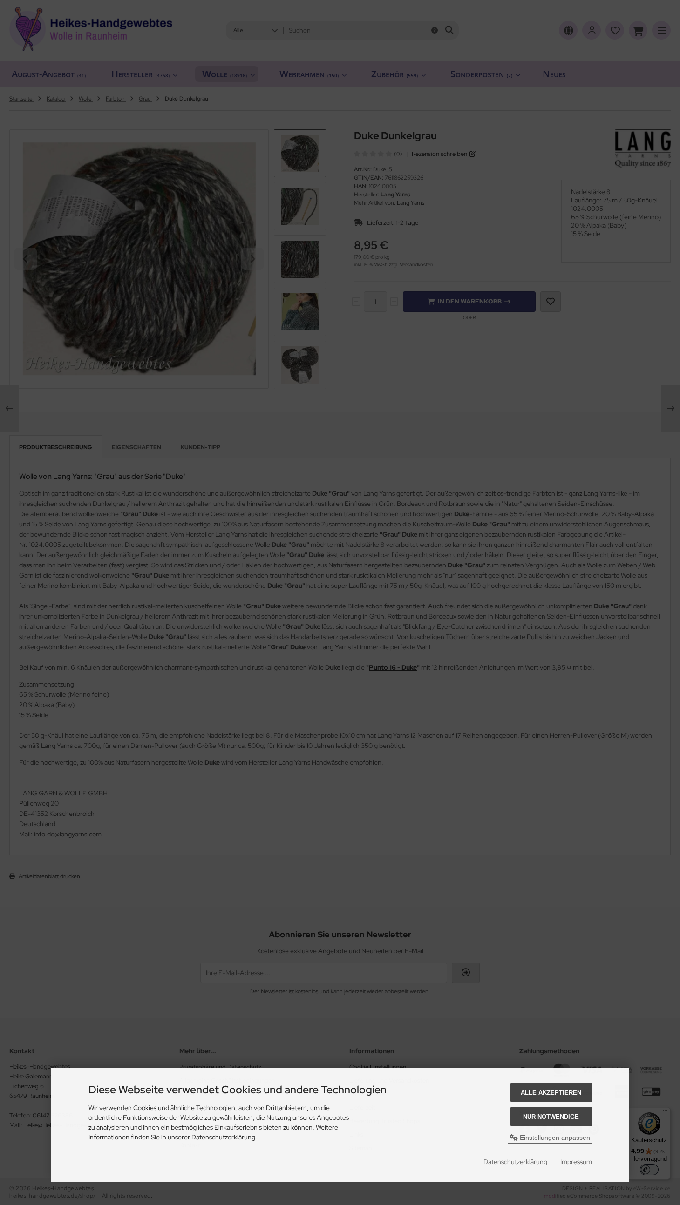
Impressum (576, 1162)
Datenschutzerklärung (515, 1162)
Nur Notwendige (551, 1116)
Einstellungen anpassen (554, 1137)
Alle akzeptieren (551, 1092)
